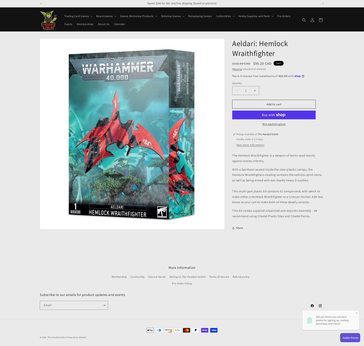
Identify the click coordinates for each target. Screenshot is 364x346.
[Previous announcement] (41, 3)
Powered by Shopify (76, 337)
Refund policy (241, 276)
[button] (78, 16)
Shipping (237, 69)
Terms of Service (219, 276)
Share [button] (239, 228)
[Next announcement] (323, 3)
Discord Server (157, 276)
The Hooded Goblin (57, 337)
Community (137, 276)
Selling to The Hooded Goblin (187, 276)
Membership (119, 276)
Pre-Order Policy (182, 283)
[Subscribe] (104, 305)
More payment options (274, 124)
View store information (250, 145)
